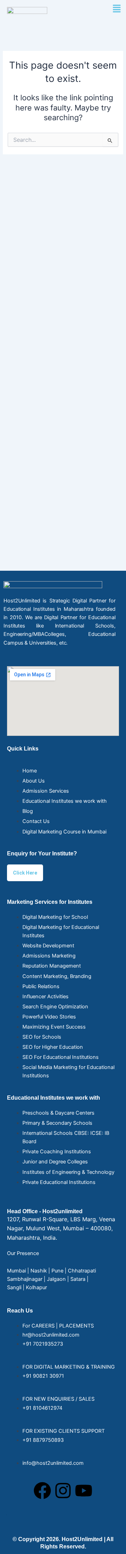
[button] (117, 8)
